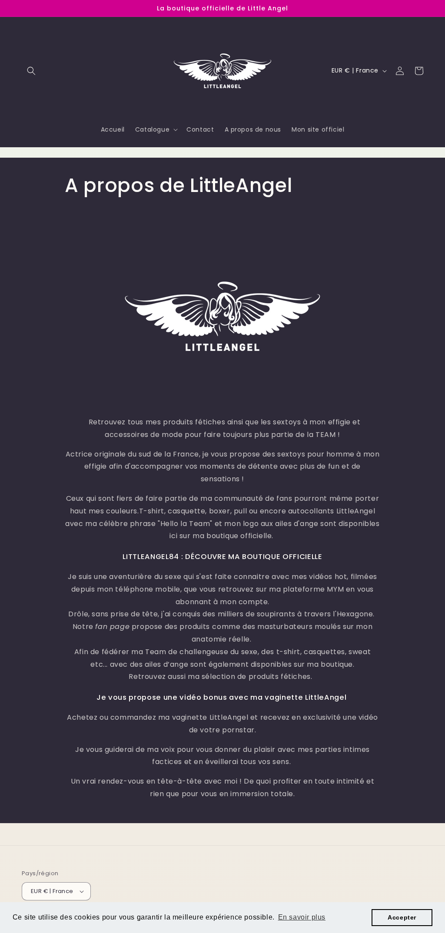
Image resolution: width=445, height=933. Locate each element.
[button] (31, 70)
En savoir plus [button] (301, 917)
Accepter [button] (402, 917)
